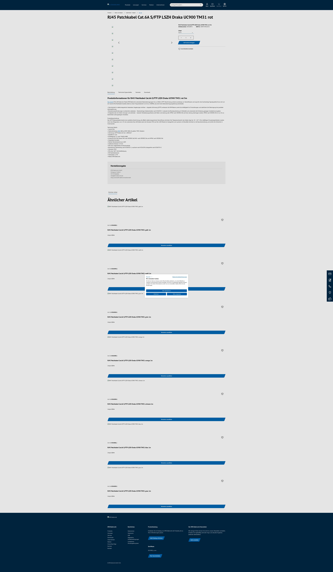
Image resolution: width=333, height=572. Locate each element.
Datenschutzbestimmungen (179, 277)
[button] (149, 277)
